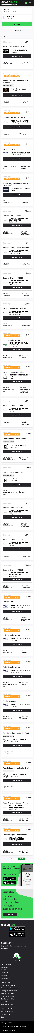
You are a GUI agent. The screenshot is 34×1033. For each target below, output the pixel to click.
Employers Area (6, 964)
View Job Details (17, 56)
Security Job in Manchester (9, 991)
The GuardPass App (7, 1011)
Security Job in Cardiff (7, 996)
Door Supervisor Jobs (7, 999)
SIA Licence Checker (7, 1009)
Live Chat (17, 960)
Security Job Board (6, 982)
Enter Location (10, 16)
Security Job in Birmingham (9, 988)
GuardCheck (4, 967)
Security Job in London (8, 985)
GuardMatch (4, 975)
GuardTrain (4, 978)
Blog (2, 1017)
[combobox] (17, 10)
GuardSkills (4, 972)
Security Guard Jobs (7, 1004)
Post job (10, 914)
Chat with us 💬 (5, 1014)
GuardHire (4, 970)
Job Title (6, 9)
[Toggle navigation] (29, 3)
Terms (10, 1023)
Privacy (3, 1023)
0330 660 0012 (11, 1030)
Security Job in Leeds (7, 993)
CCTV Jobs (4, 1002)
